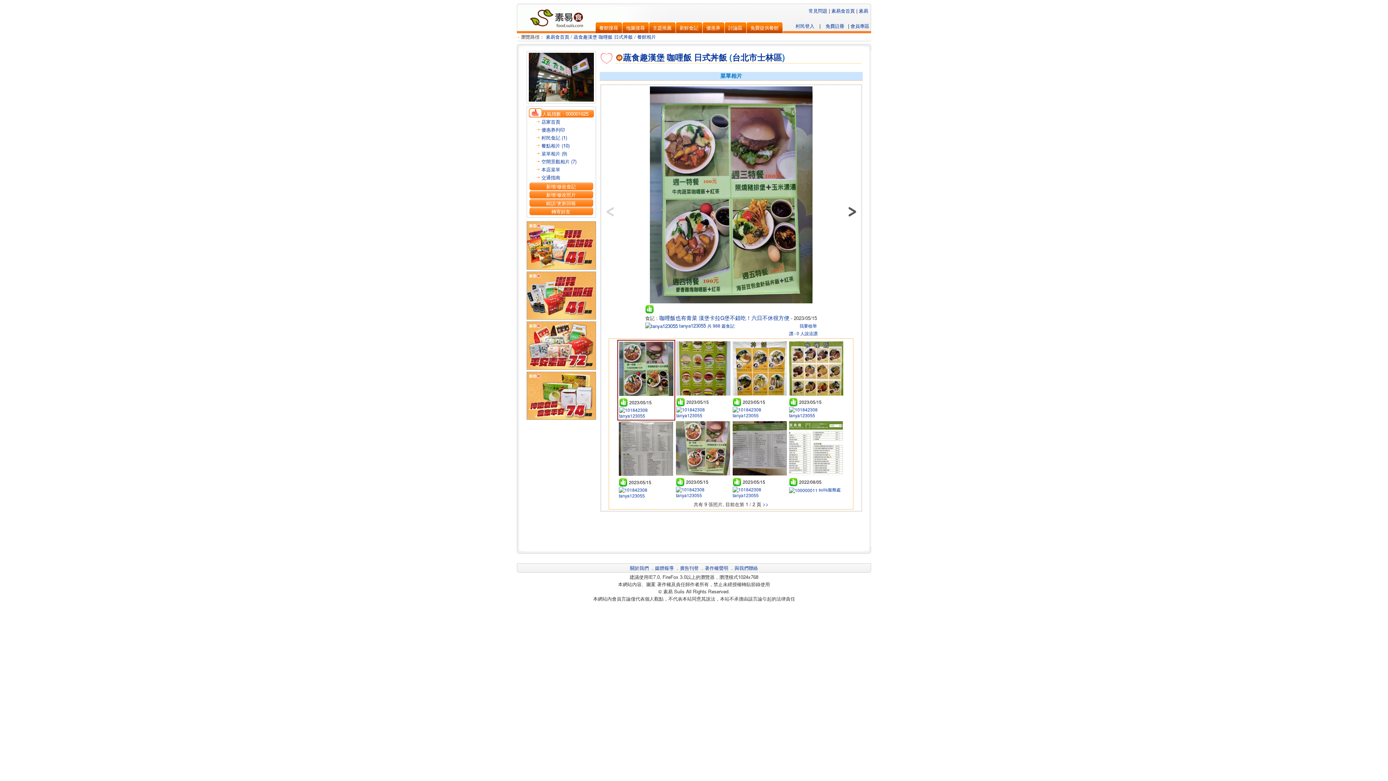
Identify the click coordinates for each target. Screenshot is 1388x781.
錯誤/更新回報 (561, 203)
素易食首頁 (843, 10)
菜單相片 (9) (554, 153)
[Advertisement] (731, 530)
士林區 (769, 57)
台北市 (744, 57)
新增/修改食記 (561, 186)
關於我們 (639, 567)
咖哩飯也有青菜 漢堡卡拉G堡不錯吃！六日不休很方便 (724, 317)
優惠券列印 (553, 129)
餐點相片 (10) (555, 145)
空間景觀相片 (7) (559, 161)
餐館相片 (646, 36)
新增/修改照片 (561, 194)
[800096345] (731, 303)
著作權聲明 (716, 567)
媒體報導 (664, 567)
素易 (863, 10)
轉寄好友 (561, 211)
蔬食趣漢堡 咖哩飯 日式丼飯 (603, 36)
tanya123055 (692, 325)
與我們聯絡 (746, 567)
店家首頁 (550, 121)
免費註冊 (835, 25)
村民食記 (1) (554, 137)
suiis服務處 (829, 489)
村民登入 (805, 25)
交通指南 (550, 177)
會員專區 (860, 25)
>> (765, 504)
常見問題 (818, 10)
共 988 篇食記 (720, 326)
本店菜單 (550, 169)
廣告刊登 (689, 567)
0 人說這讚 (807, 333)
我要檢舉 (808, 326)
